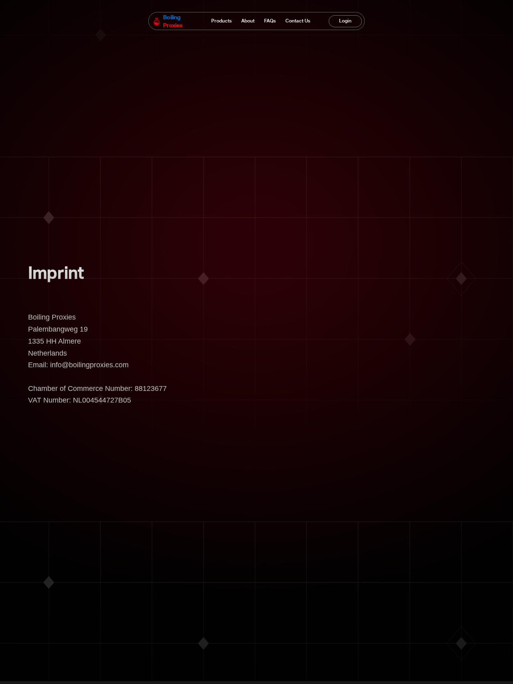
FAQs (270, 21)
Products (221, 21)
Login (345, 21)
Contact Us (297, 21)
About (247, 21)
